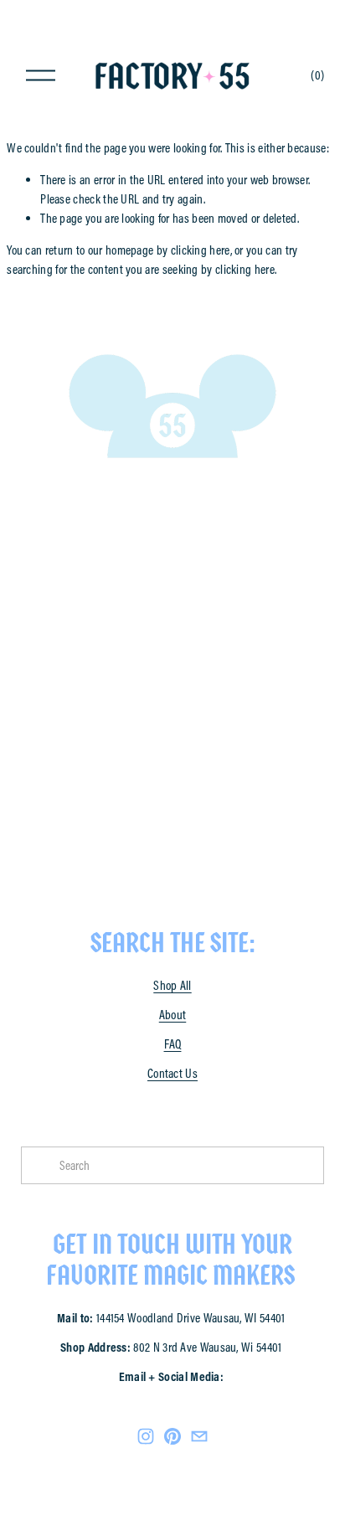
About (173, 1015)
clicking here (200, 250)
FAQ (173, 1044)
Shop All (172, 985)
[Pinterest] (172, 1436)
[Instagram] (145, 1436)
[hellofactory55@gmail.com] (199, 1436)
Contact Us (172, 1073)
